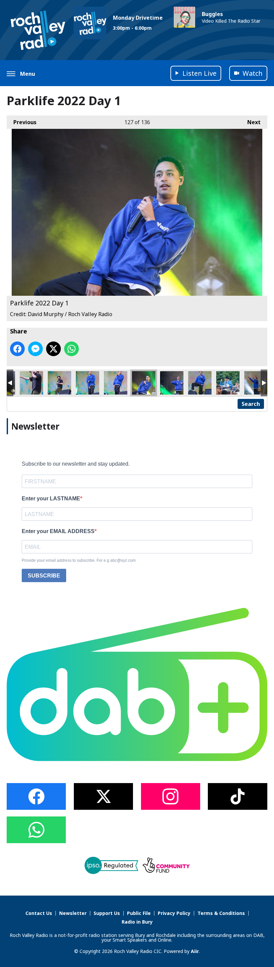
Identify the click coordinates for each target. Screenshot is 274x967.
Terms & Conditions (221, 913)
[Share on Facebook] (17, 348)
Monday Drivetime (138, 17)
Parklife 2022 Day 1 (31, 383)
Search (251, 404)
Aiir (195, 951)
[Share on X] (53, 348)
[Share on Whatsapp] (71, 348)
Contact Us (38, 913)
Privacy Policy (174, 913)
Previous (21, 122)
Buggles (212, 14)
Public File (139, 913)
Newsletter (73, 913)
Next (251, 122)
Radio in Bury (137, 922)
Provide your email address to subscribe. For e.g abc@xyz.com (79, 560)
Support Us (107, 913)
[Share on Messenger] (35, 348)
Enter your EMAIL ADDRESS (58, 531)
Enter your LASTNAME (51, 498)
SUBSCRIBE (44, 575)
